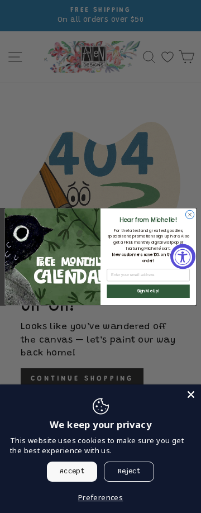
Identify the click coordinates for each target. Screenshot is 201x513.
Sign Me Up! (148, 290)
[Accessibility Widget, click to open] (182, 256)
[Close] (191, 394)
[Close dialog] (189, 214)
